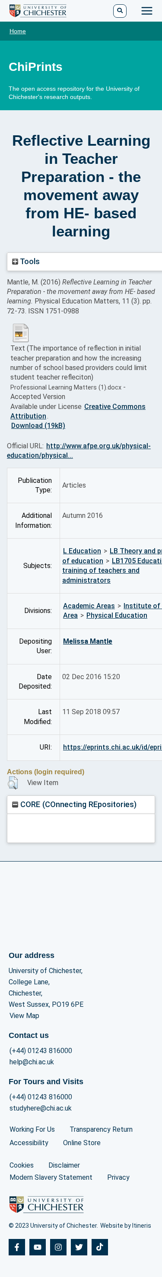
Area (70, 615)
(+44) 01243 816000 (41, 1051)
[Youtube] (37, 1247)
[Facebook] (17, 1247)
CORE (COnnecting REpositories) (77, 804)
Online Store (82, 1143)
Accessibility (29, 1143)
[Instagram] (58, 1247)
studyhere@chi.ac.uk (41, 1108)
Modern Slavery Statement (51, 1177)
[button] (13, 782)
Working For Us (32, 1129)
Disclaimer (64, 1165)
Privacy (118, 1177)
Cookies (22, 1165)
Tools (29, 261)
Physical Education (116, 615)
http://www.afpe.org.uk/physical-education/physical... (79, 451)
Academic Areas (89, 606)
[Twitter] (79, 1247)
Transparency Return (101, 1129)
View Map (24, 1016)
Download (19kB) (38, 425)
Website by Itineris (125, 1225)
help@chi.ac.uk (32, 1062)
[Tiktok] (100, 1247)
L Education (82, 551)
